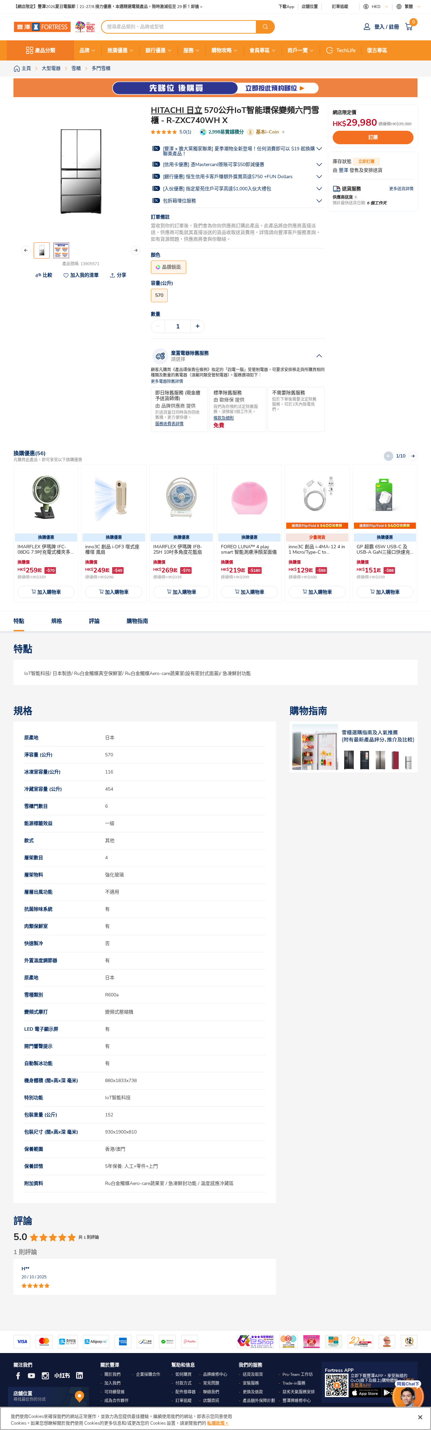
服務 (189, 50)
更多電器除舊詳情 (167, 381)
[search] (265, 27)
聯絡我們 (211, 1392)
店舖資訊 (211, 1400)
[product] (46, 498)
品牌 (84, 50)
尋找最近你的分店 (29, 1399)
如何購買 (183, 1374)
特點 (18, 621)
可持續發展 (114, 1392)
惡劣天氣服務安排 (299, 1392)
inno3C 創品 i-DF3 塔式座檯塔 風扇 (112, 549)
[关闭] (420, 1417)
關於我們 (112, 1374)
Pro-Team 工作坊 (298, 1374)
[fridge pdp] (354, 746)
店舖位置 (310, 6)
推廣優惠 (117, 50)
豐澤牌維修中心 (297, 1400)
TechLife (346, 50)
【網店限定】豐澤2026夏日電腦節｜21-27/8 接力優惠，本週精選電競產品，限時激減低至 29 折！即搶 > (107, 6)
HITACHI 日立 (176, 110)
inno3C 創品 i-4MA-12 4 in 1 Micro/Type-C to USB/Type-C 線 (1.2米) (317, 552)
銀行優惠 (155, 50)
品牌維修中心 (215, 1374)
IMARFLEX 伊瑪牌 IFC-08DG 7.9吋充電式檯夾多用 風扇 (44, 552)
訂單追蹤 (340, 6)
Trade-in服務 (294, 1383)
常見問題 (211, 1383)
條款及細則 (223, 418)
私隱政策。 (218, 1423)
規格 (56, 621)
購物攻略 (221, 50)
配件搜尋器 (185, 1392)
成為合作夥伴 (116, 1400)
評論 (94, 621)
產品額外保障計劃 (259, 1400)
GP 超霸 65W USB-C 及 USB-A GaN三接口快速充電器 (383, 552)
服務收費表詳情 (169, 424)
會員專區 (260, 50)
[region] (215, 1418)
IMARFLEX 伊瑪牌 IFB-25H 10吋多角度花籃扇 (177, 549)
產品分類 (45, 50)
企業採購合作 (148, 1374)
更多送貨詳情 (401, 189)
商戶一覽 (298, 50)
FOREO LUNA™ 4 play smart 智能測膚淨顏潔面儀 (249, 549)
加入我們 (112, 1383)
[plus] (197, 326)
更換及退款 (253, 1392)
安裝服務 (251, 1383)
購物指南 (137, 621)
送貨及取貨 (253, 1374)
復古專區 (377, 50)
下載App (286, 6)
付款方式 (183, 1383)
